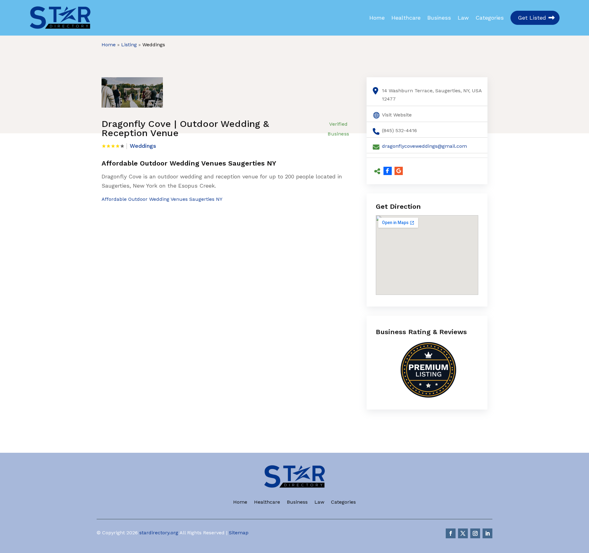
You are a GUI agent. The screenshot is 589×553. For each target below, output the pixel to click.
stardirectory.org (158, 533)
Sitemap (238, 533)
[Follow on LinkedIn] (487, 533)
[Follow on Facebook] (451, 533)
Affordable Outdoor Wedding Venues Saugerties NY (162, 199)
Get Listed (532, 17)
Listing (129, 45)
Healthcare (406, 18)
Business (439, 18)
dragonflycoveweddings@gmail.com (424, 146)
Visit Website (397, 115)
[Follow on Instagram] (475, 533)
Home (377, 18)
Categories (489, 18)
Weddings (153, 45)
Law (463, 18)
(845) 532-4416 (399, 130)
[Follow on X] (463, 533)
